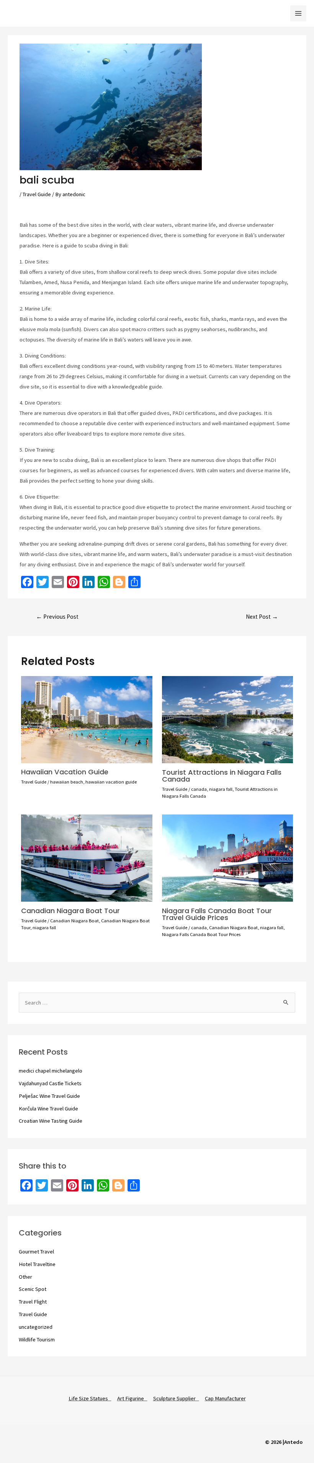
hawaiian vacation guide (111, 782)
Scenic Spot (32, 1289)
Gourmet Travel (36, 1251)
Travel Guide (37, 194)
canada (199, 789)
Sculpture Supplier (176, 1398)
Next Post (262, 616)
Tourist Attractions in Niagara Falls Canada (221, 775)
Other (25, 1276)
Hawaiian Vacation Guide (64, 772)
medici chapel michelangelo (50, 1070)
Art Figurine (132, 1398)
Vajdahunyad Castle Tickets (50, 1083)
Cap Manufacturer (225, 1398)
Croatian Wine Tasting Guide (50, 1120)
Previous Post (57, 616)
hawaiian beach (66, 782)
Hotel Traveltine (37, 1264)
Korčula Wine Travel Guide (48, 1108)
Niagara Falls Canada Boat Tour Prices (201, 934)
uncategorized (35, 1326)
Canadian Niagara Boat (74, 920)
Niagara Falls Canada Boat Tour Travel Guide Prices (217, 914)
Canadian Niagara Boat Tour (70, 910)
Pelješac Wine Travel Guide (49, 1095)
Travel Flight (33, 1301)
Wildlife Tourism (37, 1339)
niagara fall (220, 789)
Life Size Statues (90, 1398)
